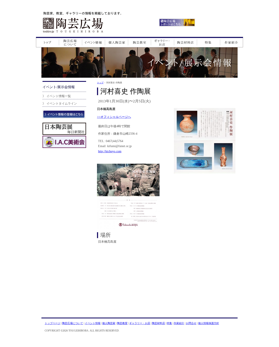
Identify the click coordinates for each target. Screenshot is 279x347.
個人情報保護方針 (208, 323)
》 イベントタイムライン (60, 103)
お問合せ (191, 323)
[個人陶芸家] (116, 42)
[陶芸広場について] (70, 42)
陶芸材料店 (158, 323)
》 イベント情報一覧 (57, 96)
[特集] (208, 42)
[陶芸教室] (139, 42)
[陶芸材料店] (185, 42)
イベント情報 (92, 323)
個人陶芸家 (108, 323)
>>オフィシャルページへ (114, 117)
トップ (100, 82)
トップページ (52, 323)
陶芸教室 (122, 323)
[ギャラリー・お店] (162, 42)
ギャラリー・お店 (139, 323)
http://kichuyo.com (109, 151)
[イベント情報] (93, 42)
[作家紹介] (231, 42)
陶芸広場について (72, 323)
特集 (169, 323)
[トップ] (47, 42)
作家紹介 (179, 323)
